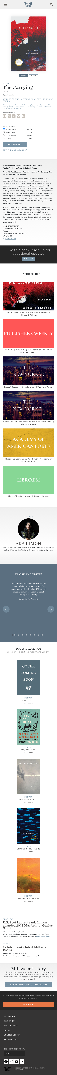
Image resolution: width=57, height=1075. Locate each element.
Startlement (28, 700)
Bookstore (11, 1025)
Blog (7, 1030)
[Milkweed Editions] (28, 6)
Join (8, 1053)
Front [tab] (23, 75)
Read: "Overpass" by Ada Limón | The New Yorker (28, 387)
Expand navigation (5, 4)
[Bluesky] (18, 116)
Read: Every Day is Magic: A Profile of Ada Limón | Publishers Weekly (28, 351)
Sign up (28, 259)
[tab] (12, 635)
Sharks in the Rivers (28, 849)
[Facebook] (4, 116)
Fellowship (11, 1039)
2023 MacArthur (42, 936)
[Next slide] (50, 609)
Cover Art (10, 239)
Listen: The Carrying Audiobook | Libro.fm (28, 496)
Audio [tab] (33, 75)
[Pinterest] (23, 116)
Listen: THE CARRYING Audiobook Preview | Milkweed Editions (28, 313)
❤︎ (28, 1004)
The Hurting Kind (28, 799)
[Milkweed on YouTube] (16, 1061)
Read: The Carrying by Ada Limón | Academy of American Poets (28, 460)
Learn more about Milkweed (28, 985)
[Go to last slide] (6, 609)
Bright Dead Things (28, 898)
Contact (9, 1021)
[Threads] (13, 116)
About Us (9, 1016)
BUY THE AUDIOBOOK (14, 150)
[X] (9, 116)
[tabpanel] (28, 43)
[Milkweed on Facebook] (6, 1061)
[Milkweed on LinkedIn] (22, 1061)
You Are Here (28, 750)
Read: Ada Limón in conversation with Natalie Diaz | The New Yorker (28, 423)
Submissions (12, 1035)
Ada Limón (9, 95)
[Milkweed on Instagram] (11, 1061)
